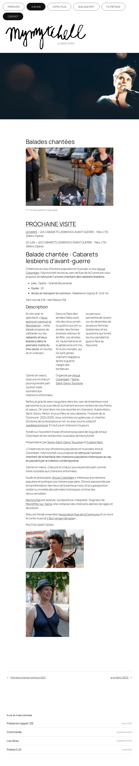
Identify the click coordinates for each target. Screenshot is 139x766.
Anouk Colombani (68, 377)
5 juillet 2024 (127, 749)
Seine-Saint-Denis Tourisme (69, 381)
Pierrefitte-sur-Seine (39, 504)
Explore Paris (95, 442)
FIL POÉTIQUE (113, 6)
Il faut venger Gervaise (60, 518)
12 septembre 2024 (124, 732)
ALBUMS (36, 6)
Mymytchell (38, 210)
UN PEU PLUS (59, 6)
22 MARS (31, 232)
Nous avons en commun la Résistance (38, 321)
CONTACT (13, 16)
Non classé (52, 210)
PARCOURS (14, 6)
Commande (14, 732)
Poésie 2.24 (14, 749)
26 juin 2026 (127, 723)
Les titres (13, 740)
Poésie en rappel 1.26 (20, 723)
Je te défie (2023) (119, 677)
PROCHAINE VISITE (51, 224)
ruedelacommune (37, 425)
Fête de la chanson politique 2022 (28, 677)
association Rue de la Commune (79, 514)
